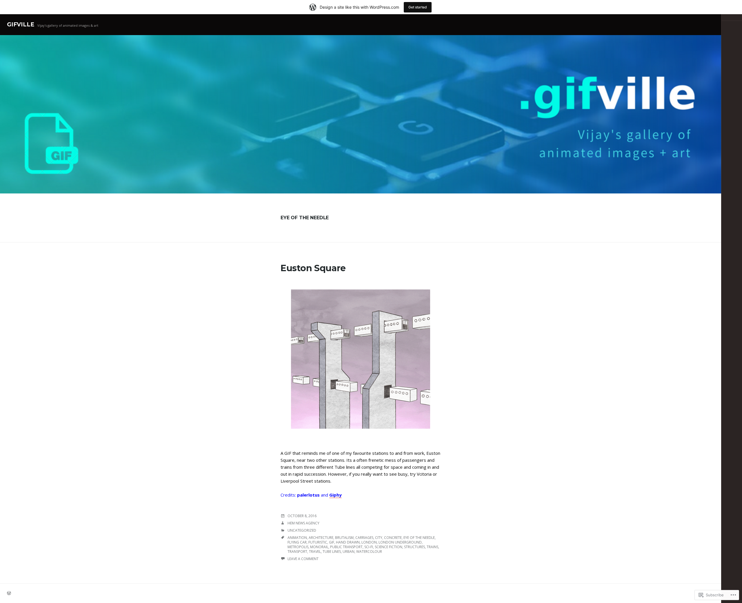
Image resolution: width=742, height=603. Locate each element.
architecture (321, 537)
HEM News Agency (303, 523)
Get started (417, 7)
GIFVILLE (20, 24)
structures (414, 546)
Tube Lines (332, 551)
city (378, 537)
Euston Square (313, 268)
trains (432, 546)
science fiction (388, 546)
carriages (364, 537)
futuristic (317, 542)
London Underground (400, 542)
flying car (297, 542)
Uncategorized (302, 530)
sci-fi (368, 546)
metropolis (298, 546)
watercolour (369, 551)
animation (297, 537)
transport (297, 551)
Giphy (335, 495)
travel (315, 551)
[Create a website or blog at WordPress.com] (9, 593)
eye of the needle (419, 537)
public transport (346, 546)
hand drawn (348, 542)
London (369, 542)
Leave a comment (303, 558)
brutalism (344, 537)
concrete (393, 537)
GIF (331, 542)
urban (348, 551)
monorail (319, 546)
